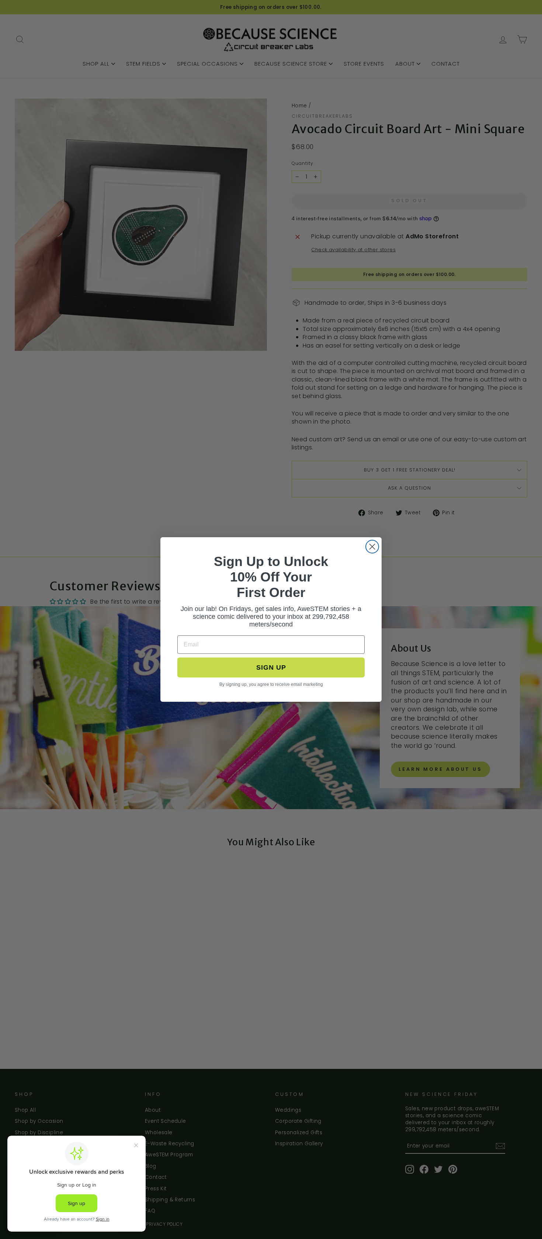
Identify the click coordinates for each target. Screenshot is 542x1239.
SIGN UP (271, 667)
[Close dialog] (372, 546)
